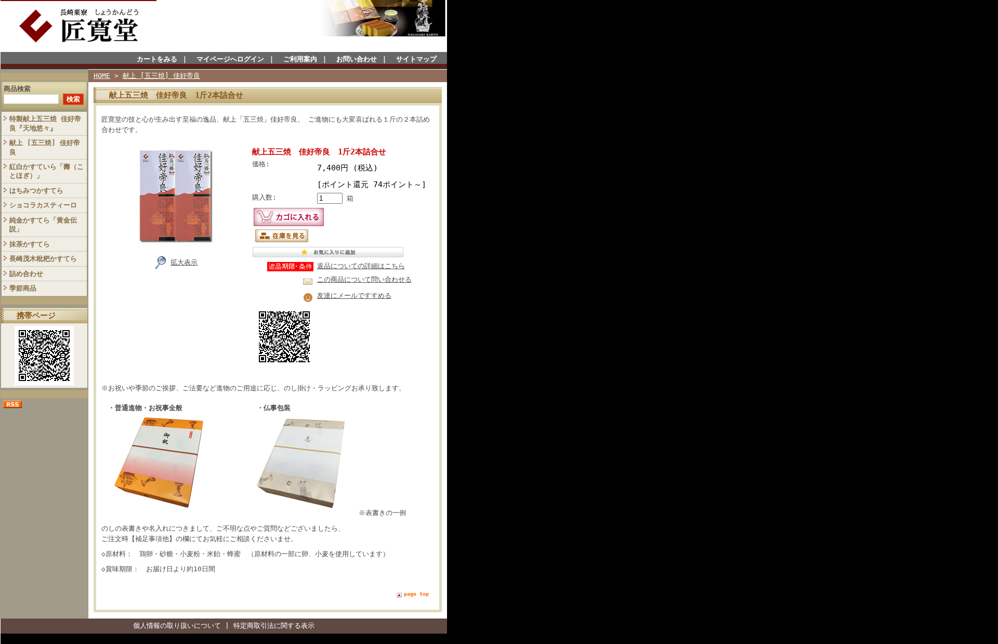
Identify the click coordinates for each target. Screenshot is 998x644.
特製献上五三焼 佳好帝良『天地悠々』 (45, 123)
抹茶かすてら (29, 244)
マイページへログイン (230, 59)
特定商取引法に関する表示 (273, 625)
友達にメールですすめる (354, 295)
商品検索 (17, 89)
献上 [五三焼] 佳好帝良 (44, 147)
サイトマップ (416, 59)
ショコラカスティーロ (43, 205)
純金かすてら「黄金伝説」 (43, 224)
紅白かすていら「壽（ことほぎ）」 (46, 171)
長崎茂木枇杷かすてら (43, 258)
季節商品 (22, 288)
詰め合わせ (26, 274)
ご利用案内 (300, 59)
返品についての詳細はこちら (361, 266)
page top (416, 594)
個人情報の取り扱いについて (177, 625)
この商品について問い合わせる (364, 279)
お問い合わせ (356, 59)
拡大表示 (184, 262)
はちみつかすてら (36, 190)
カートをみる (157, 59)
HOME (102, 76)
